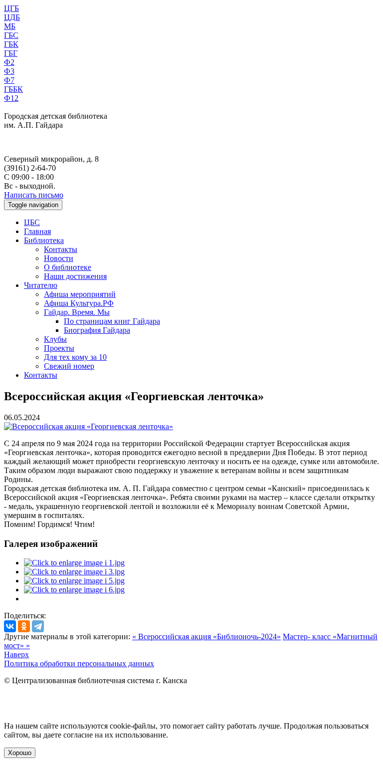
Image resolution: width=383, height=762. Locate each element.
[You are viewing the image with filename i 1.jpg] (74, 562)
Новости (58, 258)
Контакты (60, 249)
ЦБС (32, 222)
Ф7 (9, 80)
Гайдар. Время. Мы (77, 312)
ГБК (11, 44)
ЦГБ (11, 8)
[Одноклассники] (24, 626)
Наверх (16, 654)
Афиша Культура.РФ (79, 303)
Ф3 (9, 71)
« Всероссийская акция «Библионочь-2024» (206, 636)
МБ (9, 26)
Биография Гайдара (97, 330)
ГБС (11, 35)
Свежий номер (69, 366)
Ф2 (9, 62)
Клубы (55, 339)
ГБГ (10, 53)
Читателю (40, 285)
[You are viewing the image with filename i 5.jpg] (74, 580)
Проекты (59, 348)
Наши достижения (75, 276)
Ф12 (11, 98)
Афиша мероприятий (80, 294)
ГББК (13, 89)
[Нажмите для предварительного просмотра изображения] (88, 426)
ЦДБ (12, 17)
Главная (37, 231)
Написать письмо (33, 195)
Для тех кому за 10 (75, 357)
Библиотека (44, 240)
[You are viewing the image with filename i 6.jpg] (74, 589)
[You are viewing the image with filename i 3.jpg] (74, 571)
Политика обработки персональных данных (79, 663)
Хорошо (19, 753)
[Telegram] (38, 626)
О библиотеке (67, 267)
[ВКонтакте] (10, 626)
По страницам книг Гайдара (112, 321)
